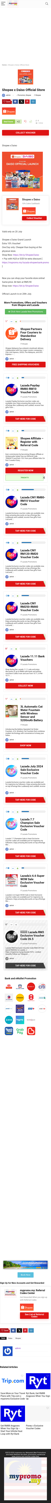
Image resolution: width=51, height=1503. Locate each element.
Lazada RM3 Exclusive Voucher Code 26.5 (32, 936)
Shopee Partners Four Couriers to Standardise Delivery (31, 334)
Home (4, 65)
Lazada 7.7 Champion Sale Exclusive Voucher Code (32, 824)
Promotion (21, 95)
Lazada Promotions (29, 397)
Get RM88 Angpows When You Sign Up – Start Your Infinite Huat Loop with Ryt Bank (11, 1429)
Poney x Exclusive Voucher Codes (34, 1427)
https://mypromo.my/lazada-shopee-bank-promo (25, 262)
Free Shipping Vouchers (25, 364)
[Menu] (3, 3)
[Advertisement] (25, 34)
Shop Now (25, 745)
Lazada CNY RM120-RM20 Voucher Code (29, 554)
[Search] (47, 3)
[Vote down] (11, 321)
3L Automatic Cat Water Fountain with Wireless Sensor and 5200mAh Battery (31, 713)
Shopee (28, 95)
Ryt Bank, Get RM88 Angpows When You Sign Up (38, 1396)
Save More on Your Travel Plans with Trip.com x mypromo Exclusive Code (13, 1396)
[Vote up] (16, 321)
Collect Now (25, 685)
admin (8, 95)
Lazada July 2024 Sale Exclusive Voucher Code (31, 770)
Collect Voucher (25, 132)
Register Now (25, 470)
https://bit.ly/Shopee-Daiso (26, 255)
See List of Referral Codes (34, 1315)
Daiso (10, 1338)
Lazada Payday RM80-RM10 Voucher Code (30, 389)
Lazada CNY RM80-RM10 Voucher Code (32, 501)
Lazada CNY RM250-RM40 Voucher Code (29, 607)
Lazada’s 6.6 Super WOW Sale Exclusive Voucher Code (32, 881)
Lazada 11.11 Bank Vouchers (32, 658)
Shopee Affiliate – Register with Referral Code (31, 442)
